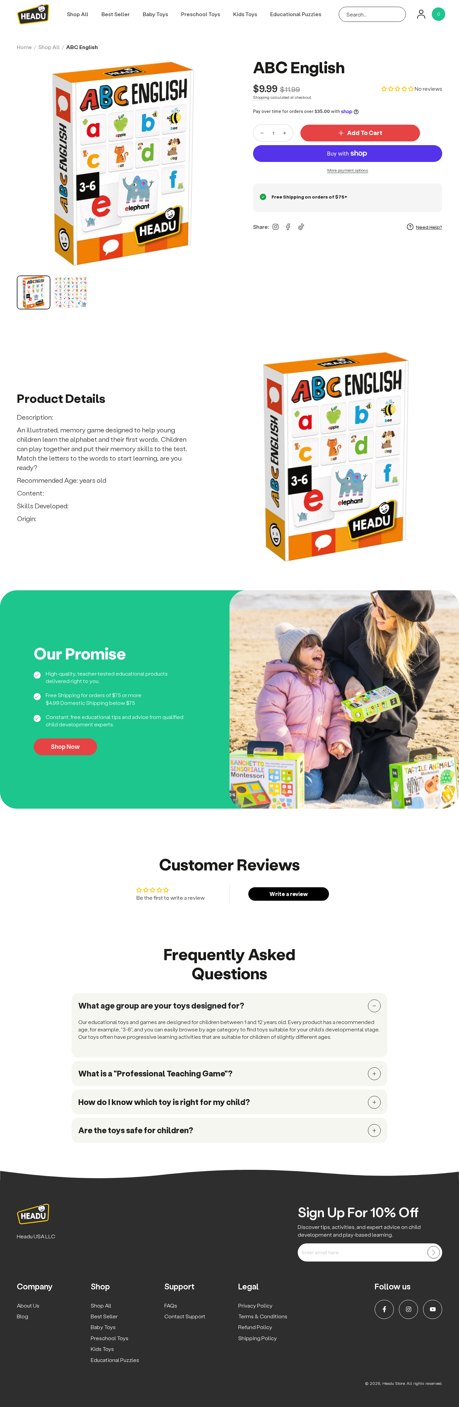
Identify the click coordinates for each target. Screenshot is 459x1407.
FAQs (170, 1305)
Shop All (49, 46)
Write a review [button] (288, 893)
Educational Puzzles (115, 1359)
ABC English (82, 46)
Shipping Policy (257, 1337)
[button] (372, 14)
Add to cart (364, 133)
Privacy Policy (255, 1305)
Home (24, 46)
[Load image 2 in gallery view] (70, 292)
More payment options (347, 170)
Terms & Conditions (262, 1316)
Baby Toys (103, 1326)
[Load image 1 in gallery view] (33, 292)
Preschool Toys (109, 1337)
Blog (22, 1316)
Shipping (261, 97)
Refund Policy (255, 1326)
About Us (28, 1305)
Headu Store (393, 1383)
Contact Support (184, 1316)
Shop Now (65, 746)
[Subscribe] (433, 1252)
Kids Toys (102, 1348)
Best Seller (104, 1316)
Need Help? (429, 227)
